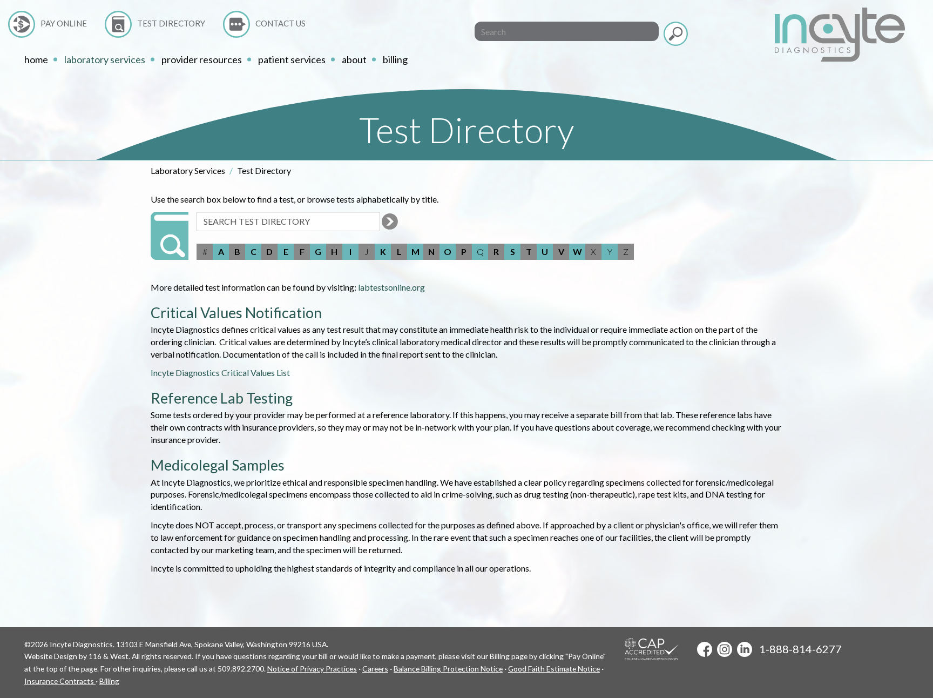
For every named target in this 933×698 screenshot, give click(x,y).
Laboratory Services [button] (104, 59)
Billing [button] (395, 59)
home (36, 59)
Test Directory (171, 23)
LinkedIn (744, 649)
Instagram (724, 649)
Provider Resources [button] (201, 59)
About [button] (354, 59)
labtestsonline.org (391, 287)
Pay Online (63, 23)
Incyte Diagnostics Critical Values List (220, 372)
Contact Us (280, 23)
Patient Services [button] (292, 59)
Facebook (704, 649)
